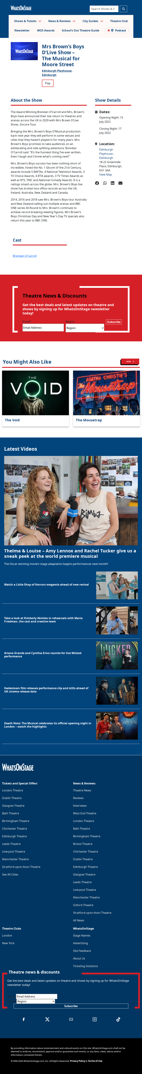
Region (70, 321)
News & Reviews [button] (59, 21)
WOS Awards (46, 30)
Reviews (78, 798)
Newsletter (22, 30)
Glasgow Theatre (13, 806)
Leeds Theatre (11, 844)
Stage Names (81, 935)
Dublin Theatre (12, 798)
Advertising (80, 943)
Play (47, 83)
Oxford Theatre (83, 905)
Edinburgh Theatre (14, 836)
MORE (128, 361)
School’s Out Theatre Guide (80, 30)
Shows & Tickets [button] (25, 21)
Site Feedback (82, 951)
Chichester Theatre (14, 828)
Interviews (80, 806)
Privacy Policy (77, 1061)
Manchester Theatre (15, 859)
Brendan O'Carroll (25, 256)
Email (27, 321)
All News (78, 920)
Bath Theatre (10, 813)
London (7, 935)
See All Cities (10, 874)
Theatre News (82, 790)
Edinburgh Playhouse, (57, 71)
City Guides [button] (91, 21)
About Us (79, 958)
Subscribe (114, 322)
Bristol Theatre (82, 844)
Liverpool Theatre (13, 851)
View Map (105, 174)
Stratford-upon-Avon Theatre (21, 867)
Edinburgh (49, 75)
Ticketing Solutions (85, 966)
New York (8, 943)
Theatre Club (119, 21)
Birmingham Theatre (15, 821)
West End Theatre (84, 813)
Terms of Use (95, 1061)
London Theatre (12, 790)
